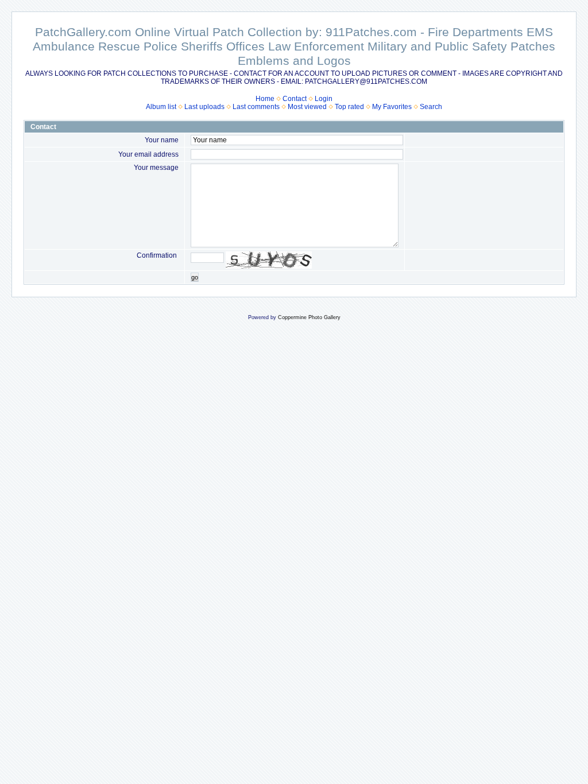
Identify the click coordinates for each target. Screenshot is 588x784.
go (194, 277)
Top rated (349, 107)
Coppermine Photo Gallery (309, 317)
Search (431, 107)
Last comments (256, 107)
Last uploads (204, 107)
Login (323, 99)
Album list (161, 107)
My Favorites (392, 107)
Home (265, 99)
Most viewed (307, 107)
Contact (295, 99)
